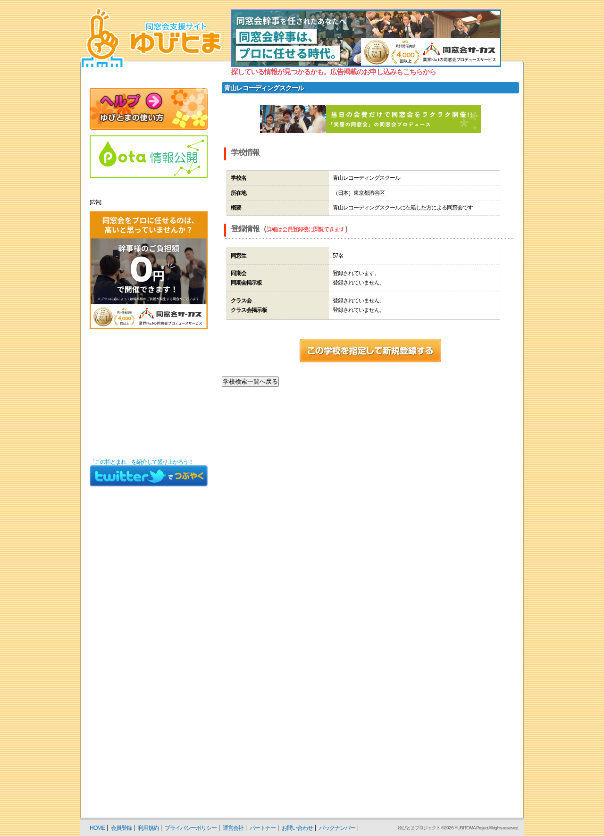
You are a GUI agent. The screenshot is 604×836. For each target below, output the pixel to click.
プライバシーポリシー (191, 828)
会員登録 (121, 828)
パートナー (263, 828)
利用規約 (148, 828)
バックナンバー (337, 828)
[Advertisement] (149, 394)
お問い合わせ (297, 828)
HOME (97, 828)
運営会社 (233, 828)
